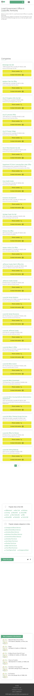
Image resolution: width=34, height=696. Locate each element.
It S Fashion (11, 673)
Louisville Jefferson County (11, 330)
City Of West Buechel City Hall (11, 148)
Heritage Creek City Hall (9, 214)
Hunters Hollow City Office (10, 247)
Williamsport (9, 510)
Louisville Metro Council (10, 364)
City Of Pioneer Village (9, 131)
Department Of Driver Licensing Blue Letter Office (17, 164)
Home (17, 685)
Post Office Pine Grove (11, 548)
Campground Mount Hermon (13, 527)
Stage (10, 646)
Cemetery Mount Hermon (12, 532)
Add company (17, 691)
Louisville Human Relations (10, 297)
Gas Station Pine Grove (12, 541)
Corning (8, 512)
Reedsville (17, 517)
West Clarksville (16, 515)
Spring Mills (9, 517)
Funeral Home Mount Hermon (13, 536)
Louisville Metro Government (11, 380)
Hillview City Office (8, 231)
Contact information (15, 74)
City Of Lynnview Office (9, 114)
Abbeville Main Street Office (15, 639)
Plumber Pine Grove (11, 543)
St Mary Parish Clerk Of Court (16, 653)
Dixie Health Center (8, 181)
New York (17, 510)
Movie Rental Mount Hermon (13, 529)
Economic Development (9, 197)
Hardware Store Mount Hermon (14, 534)
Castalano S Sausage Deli (15, 666)
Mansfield (15, 512)
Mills (23, 515)
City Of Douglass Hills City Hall (11, 98)
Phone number (16, 71)
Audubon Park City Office (10, 81)
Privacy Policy (17, 689)
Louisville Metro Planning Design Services (15, 416)
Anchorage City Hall (8, 65)
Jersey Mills (23, 512)
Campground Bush (24, 550)
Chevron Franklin (13, 660)
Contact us (17, 687)
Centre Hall (25, 517)
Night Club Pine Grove (11, 545)
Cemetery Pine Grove (11, 538)
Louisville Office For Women (11, 433)
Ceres (7, 515)
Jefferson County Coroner (10, 281)
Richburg (25, 510)
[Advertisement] (17, 37)
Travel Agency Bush (11, 550)
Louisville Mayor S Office (10, 347)
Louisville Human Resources (11, 314)
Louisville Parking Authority (10, 449)
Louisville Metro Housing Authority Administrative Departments (17, 397)
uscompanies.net (23, 694)
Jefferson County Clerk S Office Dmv (13, 264)
